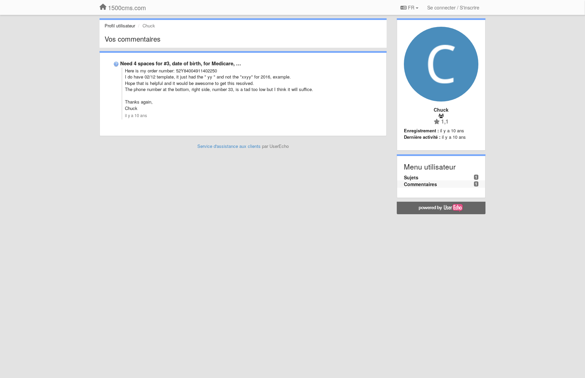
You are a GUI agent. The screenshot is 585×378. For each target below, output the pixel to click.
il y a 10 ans (136, 115)
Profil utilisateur (120, 25)
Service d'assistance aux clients (229, 146)
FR (411, 7)
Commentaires (420, 184)
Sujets (411, 177)
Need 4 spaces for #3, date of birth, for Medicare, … (180, 63)
